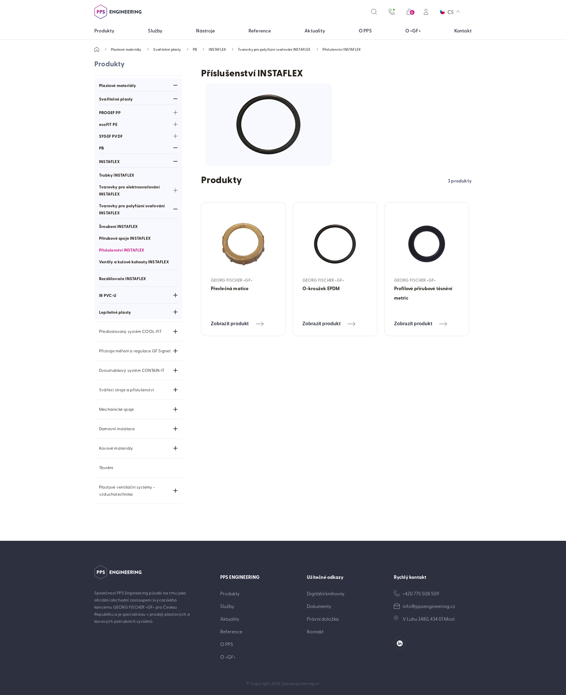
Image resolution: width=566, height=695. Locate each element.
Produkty (230, 593)
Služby (227, 606)
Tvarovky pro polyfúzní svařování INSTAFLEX (274, 49)
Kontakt (315, 631)
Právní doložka (323, 618)
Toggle (175, 85)
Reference (231, 631)
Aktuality (229, 618)
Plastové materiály (126, 49)
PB (195, 49)
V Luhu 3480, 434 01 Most (429, 618)
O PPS (226, 644)
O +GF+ (228, 656)
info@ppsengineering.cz (429, 606)
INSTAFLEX (217, 49)
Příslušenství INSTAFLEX (342, 49)
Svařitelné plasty (167, 49)
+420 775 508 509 (421, 593)
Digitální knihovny (326, 593)
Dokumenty (319, 606)
